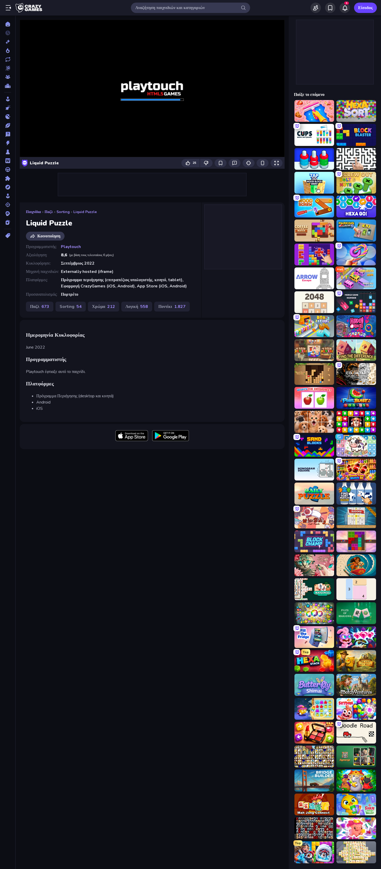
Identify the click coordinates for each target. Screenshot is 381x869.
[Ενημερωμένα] (7, 59)
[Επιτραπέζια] (7, 151)
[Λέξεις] (7, 160)
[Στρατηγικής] (7, 213)
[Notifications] (345, 8)
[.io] (7, 116)
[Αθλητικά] (7, 125)
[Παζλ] (7, 178)
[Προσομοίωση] (7, 196)
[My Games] (330, 8)
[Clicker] (7, 107)
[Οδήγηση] (7, 169)
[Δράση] (7, 143)
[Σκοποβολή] (7, 204)
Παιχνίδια (33, 211)
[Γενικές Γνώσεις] (7, 134)
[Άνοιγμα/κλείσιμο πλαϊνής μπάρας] (8, 8)
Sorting (63, 211)
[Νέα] (7, 41)
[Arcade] (7, 99)
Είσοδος (365, 8)
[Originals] (7, 68)
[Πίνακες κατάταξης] (7, 85)
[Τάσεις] (7, 50)
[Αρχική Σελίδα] (7, 24)
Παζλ (49, 211)
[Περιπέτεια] (7, 187)
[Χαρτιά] (7, 222)
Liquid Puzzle (85, 211)
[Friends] (316, 8)
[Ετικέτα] (7, 235)
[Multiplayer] (7, 77)
